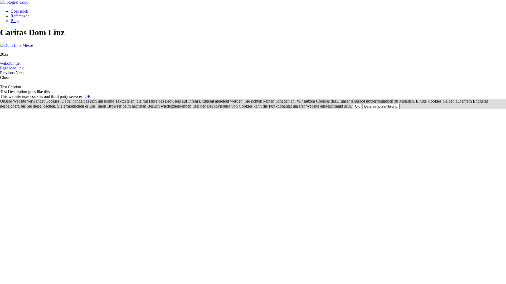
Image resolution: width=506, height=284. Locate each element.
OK (88, 96)
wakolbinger (10, 63)
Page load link (12, 68)
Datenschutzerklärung (380, 106)
